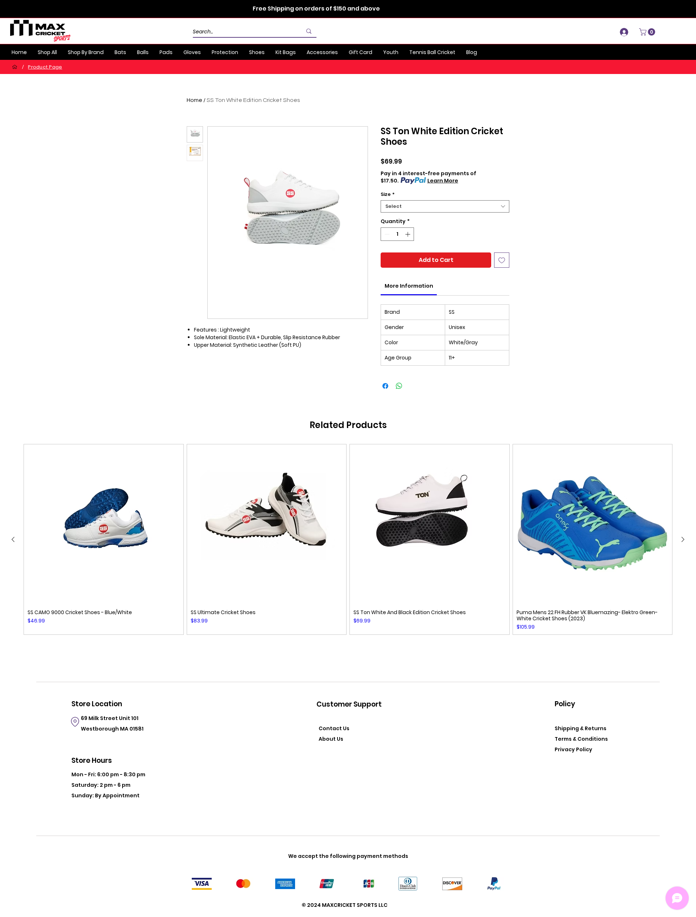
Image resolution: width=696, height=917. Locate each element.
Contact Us (334, 728)
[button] (648, 32)
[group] (348, 540)
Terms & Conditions (581, 739)
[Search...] (308, 31)
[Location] (74, 722)
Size (388, 194)
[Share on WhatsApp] (399, 386)
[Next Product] (683, 539)
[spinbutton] (397, 234)
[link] (409, 285)
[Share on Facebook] (385, 386)
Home (194, 100)
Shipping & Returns (580, 728)
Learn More (442, 180)
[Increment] (408, 234)
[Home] (15, 67)
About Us (331, 739)
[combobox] (445, 206)
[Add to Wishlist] (501, 260)
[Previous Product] (13, 539)
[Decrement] (386, 234)
